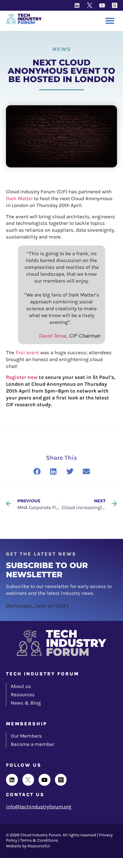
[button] (110, 21)
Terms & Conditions (39, 840)
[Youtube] (102, 5)
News (62, 49)
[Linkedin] (77, 5)
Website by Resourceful (28, 845)
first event (27, 352)
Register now (22, 377)
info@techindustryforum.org (38, 807)
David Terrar (52, 336)
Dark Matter (19, 198)
